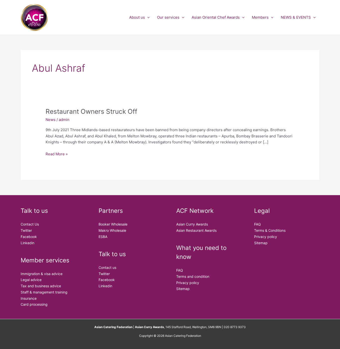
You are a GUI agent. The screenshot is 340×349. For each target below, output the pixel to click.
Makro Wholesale (112, 230)
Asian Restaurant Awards (196, 230)
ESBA (103, 236)
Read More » (57, 153)
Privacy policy (187, 283)
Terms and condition (192, 276)
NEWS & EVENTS (296, 17)
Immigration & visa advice (41, 274)
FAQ (179, 270)
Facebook (29, 236)
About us (137, 17)
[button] (147, 17)
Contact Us (30, 224)
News (51, 119)
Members (260, 17)
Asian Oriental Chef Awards (216, 17)
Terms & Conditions (269, 230)
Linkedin (27, 243)
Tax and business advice (41, 286)
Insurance (29, 298)
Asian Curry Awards (192, 224)
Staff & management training (44, 292)
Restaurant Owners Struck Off (91, 111)
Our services (168, 17)
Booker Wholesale (113, 224)
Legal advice (31, 280)
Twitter (26, 230)
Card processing (34, 304)
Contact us (107, 267)
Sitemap (183, 289)
